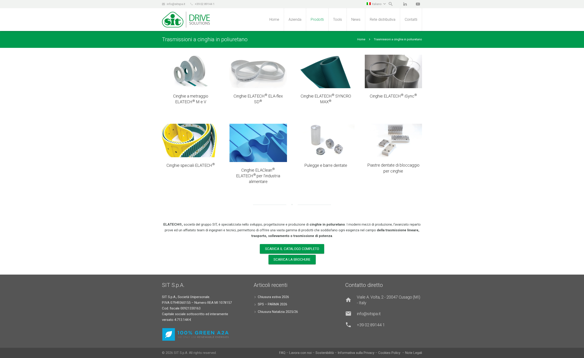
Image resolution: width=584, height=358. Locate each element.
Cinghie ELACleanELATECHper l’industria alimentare (258, 176)
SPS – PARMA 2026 (272, 304)
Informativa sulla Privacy (356, 353)
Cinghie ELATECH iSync (393, 96)
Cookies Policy (389, 353)
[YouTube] (418, 4)
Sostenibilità (324, 353)
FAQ (282, 353)
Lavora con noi (300, 353)
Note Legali (413, 353)
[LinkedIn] (405, 4)
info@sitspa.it (176, 4)
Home (361, 39)
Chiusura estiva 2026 (273, 297)
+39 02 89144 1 (204, 4)
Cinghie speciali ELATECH (191, 165)
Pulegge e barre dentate (325, 165)
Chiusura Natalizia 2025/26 (278, 312)
